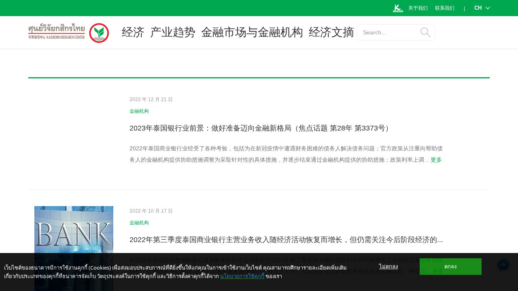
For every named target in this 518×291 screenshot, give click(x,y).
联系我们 (444, 8)
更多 (436, 159)
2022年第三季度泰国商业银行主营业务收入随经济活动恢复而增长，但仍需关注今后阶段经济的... (286, 240)
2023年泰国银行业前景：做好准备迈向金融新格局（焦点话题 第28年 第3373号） (261, 128)
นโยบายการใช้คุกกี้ (242, 276)
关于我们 (418, 8)
